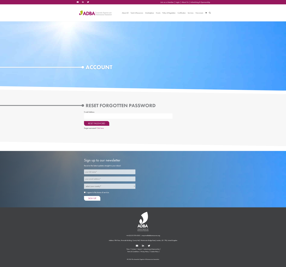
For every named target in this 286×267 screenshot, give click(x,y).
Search (140, 249)
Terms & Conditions (133, 252)
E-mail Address (89, 112)
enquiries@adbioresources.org (151, 235)
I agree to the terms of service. (97, 192)
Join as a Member (167, 2)
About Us (185, 2)
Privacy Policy (145, 252)
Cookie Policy (154, 252)
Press (128, 249)
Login (178, 2)
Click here (100, 128)
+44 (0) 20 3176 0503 (133, 235)
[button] (206, 13)
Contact (133, 249)
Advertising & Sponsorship (200, 2)
